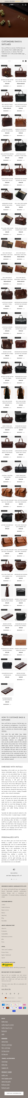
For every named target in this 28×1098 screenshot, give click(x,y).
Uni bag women (5, 1051)
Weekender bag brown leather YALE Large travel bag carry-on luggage (21, 179)
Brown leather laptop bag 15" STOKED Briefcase (7, 377)
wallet (3, 1034)
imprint (3, 958)
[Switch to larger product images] (23, 61)
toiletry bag (4, 1065)
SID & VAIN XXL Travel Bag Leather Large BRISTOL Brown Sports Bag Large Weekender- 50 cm (7, 105)
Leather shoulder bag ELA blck (7, 525)
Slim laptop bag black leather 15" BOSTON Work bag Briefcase (21, 105)
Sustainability (5, 934)
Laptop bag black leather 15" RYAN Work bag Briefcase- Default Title (21, 155)
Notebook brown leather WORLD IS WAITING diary (7, 699)
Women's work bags (7, 1045)
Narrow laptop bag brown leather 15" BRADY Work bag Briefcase (20, 130)
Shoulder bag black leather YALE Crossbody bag (20, 427)
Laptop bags (5, 1041)
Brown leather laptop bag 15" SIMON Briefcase (7, 80)
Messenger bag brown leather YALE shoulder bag (21, 303)
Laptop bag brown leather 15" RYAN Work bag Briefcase (7, 130)
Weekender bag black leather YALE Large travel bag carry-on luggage (21, 377)
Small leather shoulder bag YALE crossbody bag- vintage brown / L (20, 501)
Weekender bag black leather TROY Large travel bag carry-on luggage (21, 328)
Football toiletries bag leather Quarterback (7, 476)
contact (3, 905)
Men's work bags (6, 1048)
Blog (3, 918)
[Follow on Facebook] (2, 993)
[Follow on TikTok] (18, 993)
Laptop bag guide (6, 1081)
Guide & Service (6, 907)
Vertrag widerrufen (14, 1093)
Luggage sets (5, 1068)
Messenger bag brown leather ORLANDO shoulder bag (7, 649)
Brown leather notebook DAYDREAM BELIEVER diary (20, 674)
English (20, 998)
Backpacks (4, 1031)
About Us (4, 928)
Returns (3, 913)
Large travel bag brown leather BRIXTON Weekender (7, 427)
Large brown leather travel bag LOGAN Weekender (21, 451)
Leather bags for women (8, 1025)
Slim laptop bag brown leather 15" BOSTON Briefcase (7, 155)
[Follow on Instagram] (10, 993)
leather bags (5, 1021)
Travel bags (5, 1061)
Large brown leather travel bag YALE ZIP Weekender (7, 179)
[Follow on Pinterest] (14, 993)
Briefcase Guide (6, 1085)
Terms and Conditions (7, 949)
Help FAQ (4, 915)
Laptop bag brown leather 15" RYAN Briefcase (7, 303)
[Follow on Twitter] (6, 993)
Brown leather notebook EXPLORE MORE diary (7, 625)
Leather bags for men (7, 1028)
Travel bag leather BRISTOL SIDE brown (7, 451)
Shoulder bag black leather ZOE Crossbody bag (21, 625)
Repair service (5, 910)
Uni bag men (5, 1054)
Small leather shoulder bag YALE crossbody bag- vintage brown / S (7, 501)
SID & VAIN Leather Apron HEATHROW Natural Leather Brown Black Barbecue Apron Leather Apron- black (7, 402)
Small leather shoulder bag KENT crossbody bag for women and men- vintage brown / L (20, 550)
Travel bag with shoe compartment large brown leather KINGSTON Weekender (21, 229)
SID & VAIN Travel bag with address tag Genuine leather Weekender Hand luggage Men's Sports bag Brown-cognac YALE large (21, 526)
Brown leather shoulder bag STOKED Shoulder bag (7, 353)
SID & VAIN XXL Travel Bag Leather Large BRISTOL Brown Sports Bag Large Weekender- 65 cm (21, 80)
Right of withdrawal (6, 955)
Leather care (5, 1075)
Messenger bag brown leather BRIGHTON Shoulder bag (21, 575)
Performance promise (7, 936)
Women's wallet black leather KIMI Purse (21, 600)
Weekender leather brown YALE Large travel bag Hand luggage (7, 204)
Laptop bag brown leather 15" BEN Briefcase (7, 328)
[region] (14, 873)
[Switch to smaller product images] (25, 61)
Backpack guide (5, 1088)
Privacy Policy (5, 952)
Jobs (3, 939)
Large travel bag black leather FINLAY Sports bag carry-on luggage (21, 476)
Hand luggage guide (7, 1078)
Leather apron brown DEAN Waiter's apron (7, 600)
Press (3, 942)
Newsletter (4, 921)
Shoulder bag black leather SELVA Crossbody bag (7, 674)
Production (4, 931)
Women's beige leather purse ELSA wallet (21, 649)
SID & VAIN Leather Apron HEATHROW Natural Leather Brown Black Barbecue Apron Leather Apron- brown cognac (21, 402)
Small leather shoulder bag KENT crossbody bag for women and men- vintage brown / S (7, 550)
